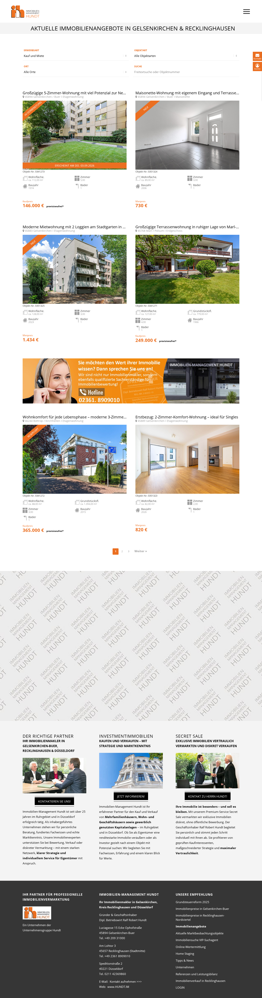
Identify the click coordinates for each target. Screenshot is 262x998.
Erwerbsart (31, 50)
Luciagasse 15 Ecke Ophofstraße (120, 928)
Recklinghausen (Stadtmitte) (122, 951)
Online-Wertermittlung (191, 947)
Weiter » (140, 551)
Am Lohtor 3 (107, 946)
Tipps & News (185, 960)
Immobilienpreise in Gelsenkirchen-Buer (202, 909)
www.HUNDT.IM (118, 987)
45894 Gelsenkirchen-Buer (117, 933)
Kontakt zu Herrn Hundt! (207, 796)
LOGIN (180, 987)
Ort (26, 66)
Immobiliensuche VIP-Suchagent (197, 940)
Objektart (140, 50)
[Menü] (246, 11)
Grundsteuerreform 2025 (192, 902)
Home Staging (185, 953)
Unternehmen (185, 967)
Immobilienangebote (191, 926)
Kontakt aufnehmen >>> (126, 981)
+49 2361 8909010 (117, 956)
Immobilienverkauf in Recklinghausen (200, 981)
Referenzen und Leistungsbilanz (197, 974)
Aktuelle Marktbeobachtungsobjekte (199, 933)
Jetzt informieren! (131, 796)
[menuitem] (246, 11)
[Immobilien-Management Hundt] (25, 11)
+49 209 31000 (115, 938)
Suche (138, 66)
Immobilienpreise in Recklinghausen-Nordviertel (200, 917)
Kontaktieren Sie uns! (54, 801)
